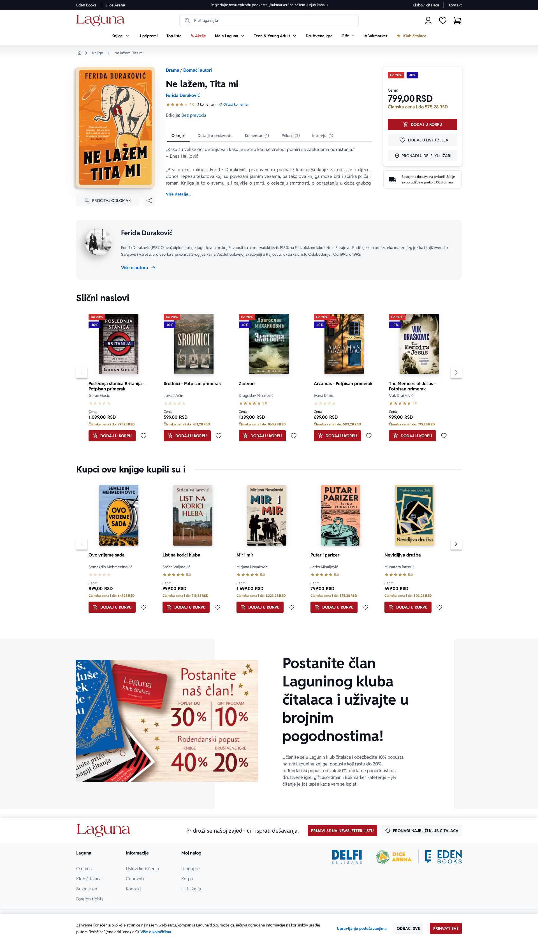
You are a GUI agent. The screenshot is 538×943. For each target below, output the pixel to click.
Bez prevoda (193, 115)
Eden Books (86, 5)
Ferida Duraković (183, 95)
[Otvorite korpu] (457, 20)
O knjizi (178, 135)
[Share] (149, 200)
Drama (172, 70)
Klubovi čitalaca (425, 5)
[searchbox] (269, 20)
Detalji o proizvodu (215, 135)
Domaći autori (197, 70)
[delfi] (347, 857)
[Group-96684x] (443, 857)
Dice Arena (115, 5)
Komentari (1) (257, 135)
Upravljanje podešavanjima (362, 928)
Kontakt (455, 5)
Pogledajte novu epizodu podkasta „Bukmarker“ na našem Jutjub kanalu (269, 5)
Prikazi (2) (291, 135)
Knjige (97, 52)
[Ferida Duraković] (98, 242)
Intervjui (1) (322, 135)
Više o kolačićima (155, 931)
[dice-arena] (394, 857)
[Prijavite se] (428, 20)
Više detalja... (178, 194)
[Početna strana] (101, 20)
